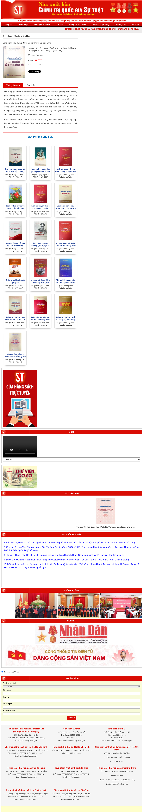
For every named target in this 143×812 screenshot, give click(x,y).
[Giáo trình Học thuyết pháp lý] (15, 268)
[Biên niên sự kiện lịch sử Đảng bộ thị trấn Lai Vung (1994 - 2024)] (15, 305)
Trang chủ (8, 25)
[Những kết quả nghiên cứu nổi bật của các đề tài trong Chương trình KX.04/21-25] (65, 268)
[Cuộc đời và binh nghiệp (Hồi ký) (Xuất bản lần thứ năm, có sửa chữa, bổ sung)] (40, 231)
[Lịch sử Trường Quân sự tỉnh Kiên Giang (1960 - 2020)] (15, 231)
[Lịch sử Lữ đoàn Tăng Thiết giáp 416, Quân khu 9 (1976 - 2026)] (40, 268)
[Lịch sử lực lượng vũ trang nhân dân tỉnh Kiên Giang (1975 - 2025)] (15, 194)
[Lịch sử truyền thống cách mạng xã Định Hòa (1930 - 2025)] (65, 157)
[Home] (71, 11)
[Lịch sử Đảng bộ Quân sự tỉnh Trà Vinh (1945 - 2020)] (65, 231)
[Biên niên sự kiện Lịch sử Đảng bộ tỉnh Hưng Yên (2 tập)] (65, 305)
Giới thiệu (23, 25)
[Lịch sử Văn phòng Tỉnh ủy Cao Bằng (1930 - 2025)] (15, 342)
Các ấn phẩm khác (22, 36)
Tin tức (60, 25)
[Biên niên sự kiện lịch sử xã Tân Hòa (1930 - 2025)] (40, 305)
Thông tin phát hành (77, 25)
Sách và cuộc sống (101, 25)
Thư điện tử (120, 25)
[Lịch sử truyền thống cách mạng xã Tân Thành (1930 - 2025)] (40, 194)
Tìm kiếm (71, 718)
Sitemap (135, 25)
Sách (10, 36)
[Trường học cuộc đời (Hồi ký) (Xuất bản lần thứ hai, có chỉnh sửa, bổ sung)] (40, 157)
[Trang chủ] (3, 36)
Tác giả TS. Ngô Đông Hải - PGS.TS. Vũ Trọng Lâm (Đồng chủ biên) (71, 527)
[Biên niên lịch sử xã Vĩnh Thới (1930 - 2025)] (65, 194)
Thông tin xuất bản (42, 25)
